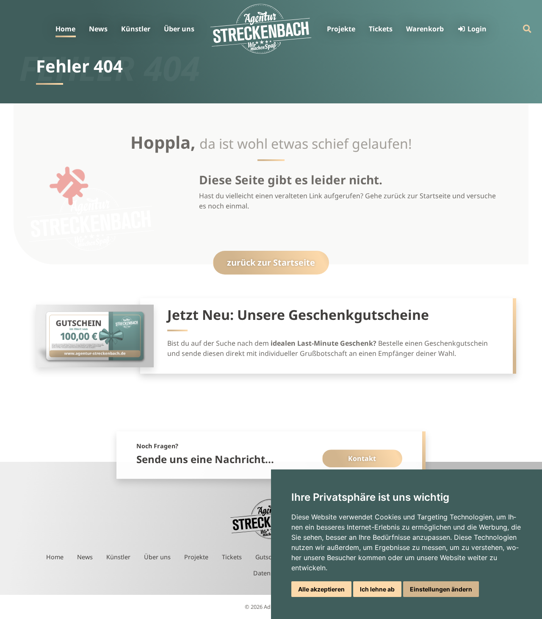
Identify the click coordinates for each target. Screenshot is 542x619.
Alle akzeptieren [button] (321, 589)
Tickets (381, 28)
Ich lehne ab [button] (377, 589)
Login (476, 28)
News (98, 28)
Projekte (341, 28)
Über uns (179, 28)
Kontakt (362, 458)
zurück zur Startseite (271, 262)
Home (65, 28)
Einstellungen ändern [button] (441, 589)
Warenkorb (425, 28)
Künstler (135, 28)
